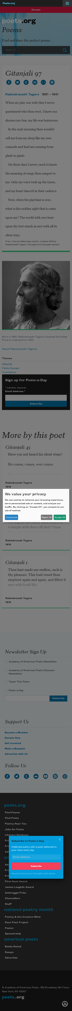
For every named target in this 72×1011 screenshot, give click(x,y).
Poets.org (9, 3)
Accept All (59, 517)
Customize (11, 517)
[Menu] (67, 3)
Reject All (46, 517)
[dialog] (36, 505)
